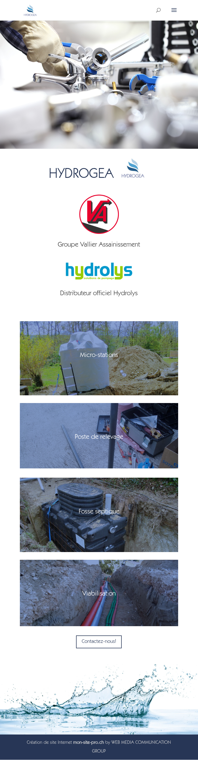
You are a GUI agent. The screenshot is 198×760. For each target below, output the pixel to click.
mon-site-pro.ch (88, 742)
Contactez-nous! (99, 641)
